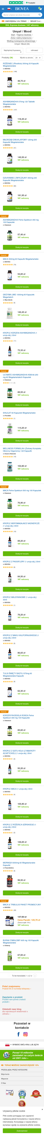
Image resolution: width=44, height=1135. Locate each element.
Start (13, 34)
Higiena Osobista (24, 34)
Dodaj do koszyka (22, 93)
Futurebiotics (9, 868)
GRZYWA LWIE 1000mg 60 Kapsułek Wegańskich (18, 295)
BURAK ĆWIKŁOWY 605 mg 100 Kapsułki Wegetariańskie (21, 941)
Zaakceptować (22, 1130)
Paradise (8, 415)
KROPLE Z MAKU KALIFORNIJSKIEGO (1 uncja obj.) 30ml (21, 636)
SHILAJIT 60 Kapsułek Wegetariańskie (19, 413)
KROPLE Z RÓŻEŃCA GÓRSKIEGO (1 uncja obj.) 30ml (19, 825)
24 (36, 57)
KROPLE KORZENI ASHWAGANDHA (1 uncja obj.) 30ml (20, 334)
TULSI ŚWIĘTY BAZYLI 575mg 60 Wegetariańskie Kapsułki (17, 674)
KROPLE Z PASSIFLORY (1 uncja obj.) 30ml (21, 561)
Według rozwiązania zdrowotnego (21, 41)
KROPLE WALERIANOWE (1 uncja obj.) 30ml (20, 598)
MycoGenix (8, 300)
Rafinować (34, 50)
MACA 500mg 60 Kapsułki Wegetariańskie (20, 259)
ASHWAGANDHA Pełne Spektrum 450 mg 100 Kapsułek (21, 221)
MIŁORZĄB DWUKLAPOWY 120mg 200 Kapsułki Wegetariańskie (20, 141)
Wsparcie (4, 1078)
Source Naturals (10, 454)
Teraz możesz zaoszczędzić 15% (22, 1065)
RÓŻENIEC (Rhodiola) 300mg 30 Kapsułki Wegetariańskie (21, 64)
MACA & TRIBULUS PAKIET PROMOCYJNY (22, 904)
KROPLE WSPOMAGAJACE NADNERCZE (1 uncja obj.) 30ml (21, 524)
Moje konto (5, 1074)
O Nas (3, 1083)
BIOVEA (7, 69)
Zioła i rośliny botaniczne (21, 37)
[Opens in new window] (18, 1034)
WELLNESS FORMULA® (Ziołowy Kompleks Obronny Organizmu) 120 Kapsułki (22, 449)
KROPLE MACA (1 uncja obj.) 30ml (17, 789)
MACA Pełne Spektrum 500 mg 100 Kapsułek (22, 490)
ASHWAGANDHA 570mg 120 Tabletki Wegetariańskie (19, 102)
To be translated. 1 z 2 (21, 975)
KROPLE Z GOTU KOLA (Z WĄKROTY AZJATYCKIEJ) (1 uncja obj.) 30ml (19, 752)
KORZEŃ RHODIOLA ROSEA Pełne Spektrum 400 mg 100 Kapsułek (18, 716)
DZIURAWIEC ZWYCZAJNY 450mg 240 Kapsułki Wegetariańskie (20, 179)
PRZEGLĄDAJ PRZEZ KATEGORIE (14, 1070)
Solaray (7, 945)
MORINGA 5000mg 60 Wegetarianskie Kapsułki (19, 864)
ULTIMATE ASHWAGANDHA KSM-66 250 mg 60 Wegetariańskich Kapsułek (20, 376)
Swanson (8, 225)
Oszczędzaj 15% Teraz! (16, 21)
